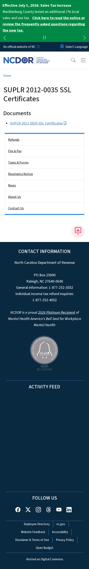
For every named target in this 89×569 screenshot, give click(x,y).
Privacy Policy (65, 540)
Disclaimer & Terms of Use (32, 540)
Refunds (13, 139)
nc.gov (61, 524)
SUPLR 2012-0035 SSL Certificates (36, 123)
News (12, 185)
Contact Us (16, 208)
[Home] (26, 56)
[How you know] (38, 47)
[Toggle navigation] (83, 60)
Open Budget (44, 548)
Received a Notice (20, 174)
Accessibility (60, 532)
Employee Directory (37, 524)
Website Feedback (33, 532)
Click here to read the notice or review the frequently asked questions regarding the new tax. (43, 24)
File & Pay (15, 151)
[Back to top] (78, 231)
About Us (14, 197)
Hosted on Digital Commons (44, 559)
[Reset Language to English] (62, 47)
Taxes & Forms (18, 162)
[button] (70, 60)
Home (7, 75)
